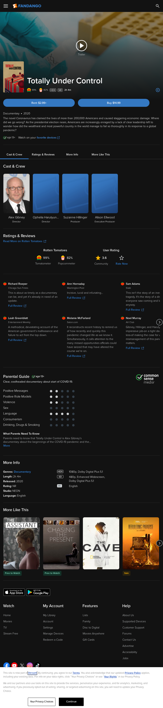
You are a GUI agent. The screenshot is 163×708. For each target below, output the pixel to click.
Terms (76, 673)
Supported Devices (134, 621)
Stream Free (10, 633)
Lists (85, 615)
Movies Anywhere (93, 633)
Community (101, 263)
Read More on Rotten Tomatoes (22, 241)
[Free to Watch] (21, 543)
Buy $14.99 (113, 103)
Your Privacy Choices (41, 701)
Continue (71, 701)
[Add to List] (158, 90)
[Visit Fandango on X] (22, 665)
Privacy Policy (133, 673)
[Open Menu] (6, 6)
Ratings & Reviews (43, 154)
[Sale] (140, 543)
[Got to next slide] (159, 322)
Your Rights (110, 676)
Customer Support (133, 627)
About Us (128, 615)
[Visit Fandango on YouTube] (14, 665)
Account (48, 621)
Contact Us (129, 639)
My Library (49, 615)
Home (7, 615)
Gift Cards (88, 639)
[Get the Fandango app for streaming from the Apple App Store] (14, 592)
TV (5, 627)
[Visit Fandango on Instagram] (29, 665)
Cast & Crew (14, 154)
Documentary (22, 471)
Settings (48, 627)
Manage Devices (53, 633)
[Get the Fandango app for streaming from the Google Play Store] (38, 592)
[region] (81, 687)
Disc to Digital (91, 627)
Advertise (128, 646)
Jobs (125, 658)
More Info (72, 154)
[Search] (157, 6)
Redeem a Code (53, 639)
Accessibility (129, 652)
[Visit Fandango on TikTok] (37, 665)
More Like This (101, 154)
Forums (126, 633)
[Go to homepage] (27, 6)
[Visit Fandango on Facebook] (6, 665)
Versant (32, 673)
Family (86, 621)
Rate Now (122, 263)
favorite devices (46, 137)
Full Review (15, 305)
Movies (7, 621)
